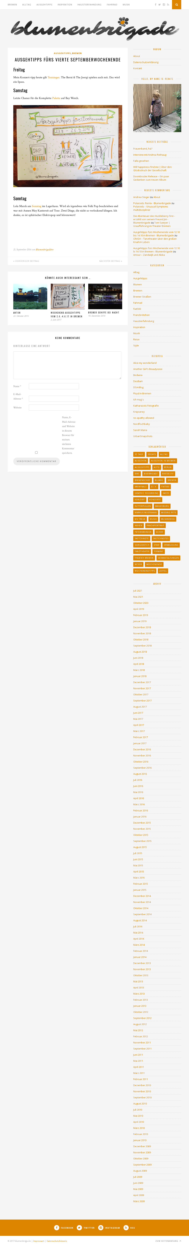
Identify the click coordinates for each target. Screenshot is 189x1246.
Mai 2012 (138, 1030)
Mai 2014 (138, 932)
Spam (156, 545)
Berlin (168, 467)
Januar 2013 (139, 1005)
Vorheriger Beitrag (27, 261)
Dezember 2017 (142, 682)
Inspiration (65, 4)
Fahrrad (112, 4)
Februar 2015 (140, 883)
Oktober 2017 (140, 694)
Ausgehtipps (44, 4)
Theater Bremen (144, 558)
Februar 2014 (140, 951)
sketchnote (142, 538)
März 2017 (139, 731)
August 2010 (140, 1103)
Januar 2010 (139, 1140)
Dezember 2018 (142, 627)
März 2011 (139, 1073)
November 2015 (142, 828)
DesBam (138, 381)
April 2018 (138, 664)
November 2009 (142, 1152)
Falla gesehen (141, 160)
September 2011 (142, 1048)
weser (138, 564)
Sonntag (36, 206)
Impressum (38, 1241)
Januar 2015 (139, 889)
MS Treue (140, 519)
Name (17, 386)
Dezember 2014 (142, 896)
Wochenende (154, 564)
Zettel (163, 571)
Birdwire (137, 375)
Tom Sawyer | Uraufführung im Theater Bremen (152, 224)
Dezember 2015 (142, 822)
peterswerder (143, 532)
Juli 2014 (137, 926)
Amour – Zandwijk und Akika (149, 254)
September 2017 (142, 700)
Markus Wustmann (146, 512)
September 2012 (142, 1018)
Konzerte (155, 499)
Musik (126, 4)
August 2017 (140, 706)
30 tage (139, 454)
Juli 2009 (137, 1176)
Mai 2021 (138, 596)
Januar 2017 (139, 743)
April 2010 (138, 1122)
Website (17, 407)
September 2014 (142, 914)
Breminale (141, 486)
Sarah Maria (140, 430)
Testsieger (53, 77)
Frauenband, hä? (142, 148)
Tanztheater (142, 551)
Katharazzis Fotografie (146, 405)
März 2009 (139, 1201)
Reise (136, 339)
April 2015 (138, 871)
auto (157, 467)
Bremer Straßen (142, 296)
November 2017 (142, 688)
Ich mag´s (138, 399)
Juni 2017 (138, 712)
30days (152, 454)
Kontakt (137, 68)
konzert (140, 499)
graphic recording (146, 493)
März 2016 (139, 804)
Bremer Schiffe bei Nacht (103, 312)
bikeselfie (168, 473)
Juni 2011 (138, 1054)
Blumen (137, 284)
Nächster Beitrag (110, 261)
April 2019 (138, 609)
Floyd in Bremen (142, 393)
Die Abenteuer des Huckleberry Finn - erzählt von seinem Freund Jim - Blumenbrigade (154, 219)
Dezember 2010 (142, 1085)
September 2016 (142, 767)
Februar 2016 (140, 810)
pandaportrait (155, 525)
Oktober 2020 (140, 602)
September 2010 (142, 1097)
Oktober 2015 (140, 835)
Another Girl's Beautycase (147, 369)
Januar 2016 (139, 816)
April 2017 (138, 725)
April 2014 (138, 938)
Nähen (138, 525)
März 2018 (139, 670)
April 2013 (138, 987)
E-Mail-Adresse (18, 396)
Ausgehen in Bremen (163, 460)
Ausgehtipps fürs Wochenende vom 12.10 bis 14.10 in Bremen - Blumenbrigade (156, 233)
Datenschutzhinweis (57, 1241)
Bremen (12, 4)
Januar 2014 (139, 957)
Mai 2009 (138, 1189)
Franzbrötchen (141, 315)
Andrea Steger (141, 197)
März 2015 (139, 877)
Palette (56, 98)
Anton (17, 312)
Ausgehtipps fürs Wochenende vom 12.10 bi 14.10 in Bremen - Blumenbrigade (156, 249)
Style (136, 345)
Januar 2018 (139, 676)
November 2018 (142, 633)
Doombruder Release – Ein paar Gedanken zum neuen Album (151, 178)
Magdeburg (162, 506)
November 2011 (142, 1042)
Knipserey (139, 411)
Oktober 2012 (140, 1012)
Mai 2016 (138, 792)
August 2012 (140, 1024)
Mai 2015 (138, 865)
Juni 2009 (138, 1183)
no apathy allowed (143, 417)
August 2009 (140, 1170)
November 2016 (142, 755)
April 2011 (138, 1067)
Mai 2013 (138, 981)
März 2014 (139, 944)
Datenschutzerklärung (145, 62)
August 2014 (140, 920)
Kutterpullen (143, 506)
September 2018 (142, 645)
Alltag (26, 4)
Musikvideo (168, 519)
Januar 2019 (139, 621)
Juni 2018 (138, 657)
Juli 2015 (137, 853)
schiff (159, 532)
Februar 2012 (140, 1036)
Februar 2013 (140, 999)
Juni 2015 (138, 859)
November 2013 (142, 969)
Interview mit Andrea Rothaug (149, 154)
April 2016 (138, 798)
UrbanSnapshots (142, 436)
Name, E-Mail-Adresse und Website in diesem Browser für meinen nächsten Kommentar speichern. (68, 435)
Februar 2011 (140, 1079)
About (136, 56)
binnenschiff (142, 480)
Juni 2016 (138, 786)
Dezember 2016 (142, 749)
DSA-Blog (138, 387)
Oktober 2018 (140, 639)
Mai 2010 (138, 1115)
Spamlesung (171, 545)
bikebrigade (151, 473)
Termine (158, 551)
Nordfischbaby (141, 424)
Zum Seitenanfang (167, 1241)
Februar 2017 (140, 737)
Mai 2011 (138, 1060)
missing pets (168, 512)
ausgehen (141, 460)
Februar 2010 (140, 1134)
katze (166, 493)
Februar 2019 (140, 615)
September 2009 (142, 1164)
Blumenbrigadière (44, 249)
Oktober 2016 (140, 761)
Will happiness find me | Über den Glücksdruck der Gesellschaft (152, 168)
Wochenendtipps (145, 571)
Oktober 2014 (140, 908)
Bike (137, 473)
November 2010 (142, 1091)
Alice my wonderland (145, 363)
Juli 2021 (137, 590)
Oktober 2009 (140, 1158)
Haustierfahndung (90, 4)
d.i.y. (154, 486)
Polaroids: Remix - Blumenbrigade (152, 203)
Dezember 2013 (142, 963)
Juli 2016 (137, 780)
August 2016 (140, 773)
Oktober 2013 (140, 975)
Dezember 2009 (142, 1146)
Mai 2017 (138, 719)
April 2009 (138, 1195)
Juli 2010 (137, 1109)
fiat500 (137, 308)
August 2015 (140, 847)
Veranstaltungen (168, 558)
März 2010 (139, 1128)
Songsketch (142, 545)
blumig (159, 480)
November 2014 (142, 902)
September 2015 (142, 841)
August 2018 (140, 651)
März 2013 (139, 993)
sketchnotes (161, 538)
